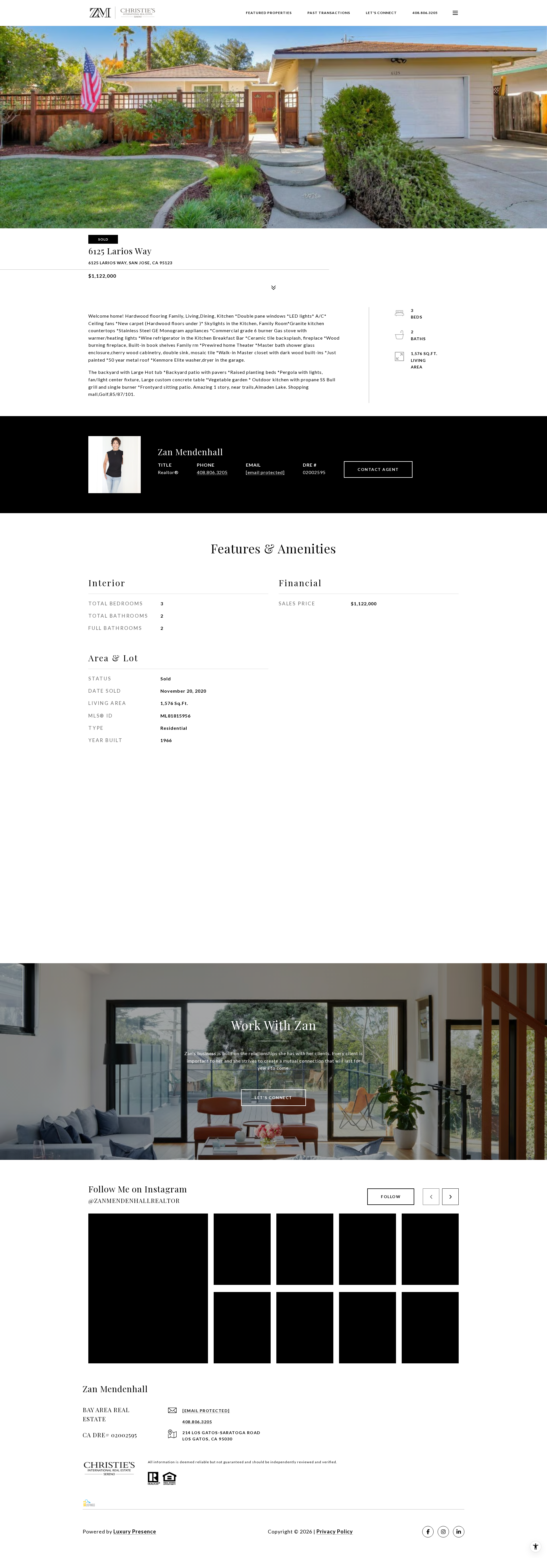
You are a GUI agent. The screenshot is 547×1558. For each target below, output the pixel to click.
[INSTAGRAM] (443, 1531)
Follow (391, 1196)
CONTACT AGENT (378, 469)
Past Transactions (328, 13)
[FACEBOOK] (428, 1531)
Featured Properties (269, 13)
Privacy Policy (335, 1531)
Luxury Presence (134, 1531)
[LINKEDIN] (458, 1531)
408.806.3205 (425, 13)
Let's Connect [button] (273, 1097)
